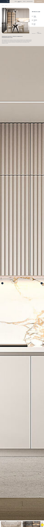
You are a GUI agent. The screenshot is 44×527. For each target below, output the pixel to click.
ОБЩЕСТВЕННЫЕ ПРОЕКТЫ (20, 1)
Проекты (6, 5)
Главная (3, 5)
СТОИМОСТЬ (24, 1)
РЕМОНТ (32, 1)
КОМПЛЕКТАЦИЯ (29, 1)
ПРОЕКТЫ (16, 1)
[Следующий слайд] (42, 283)
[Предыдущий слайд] (2, 283)
